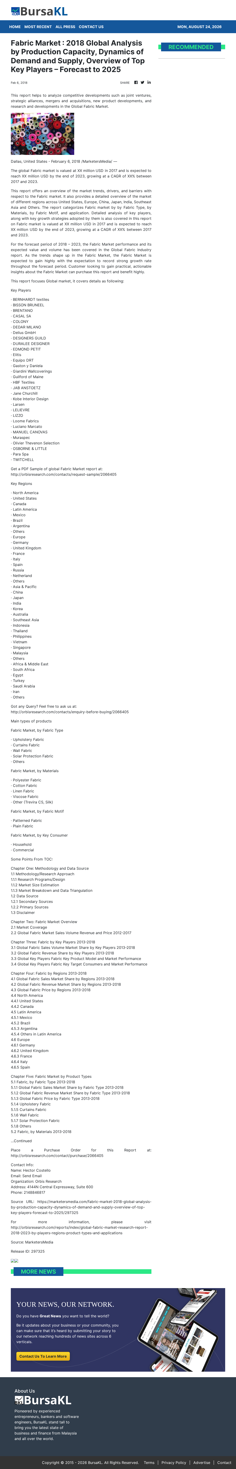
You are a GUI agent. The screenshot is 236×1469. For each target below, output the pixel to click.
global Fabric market (36, 170)
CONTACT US (91, 26)
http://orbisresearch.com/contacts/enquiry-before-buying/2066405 (70, 712)
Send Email (32, 1175)
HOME (15, 26)
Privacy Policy (174, 1462)
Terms (149, 1462)
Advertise (201, 1462)
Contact (224, 1462)
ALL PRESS (65, 26)
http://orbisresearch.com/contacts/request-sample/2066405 (64, 474)
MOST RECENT (38, 26)
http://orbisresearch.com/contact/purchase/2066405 (57, 1155)
